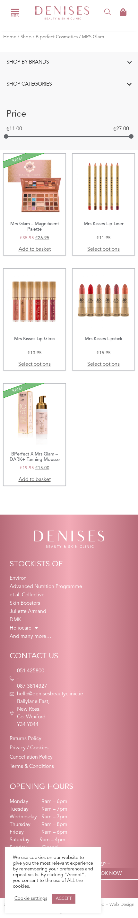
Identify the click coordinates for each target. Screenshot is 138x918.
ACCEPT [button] (64, 899)
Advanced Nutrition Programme (46, 586)
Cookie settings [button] (30, 898)
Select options (103, 249)
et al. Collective (27, 595)
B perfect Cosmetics (57, 37)
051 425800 (30, 671)
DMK (15, 620)
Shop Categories (29, 84)
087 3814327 (32, 686)
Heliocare (20, 628)
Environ (18, 578)
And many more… (30, 636)
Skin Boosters (25, 603)
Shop (26, 37)
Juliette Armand (28, 611)
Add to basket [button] (35, 249)
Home (9, 37)
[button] (15, 11)
